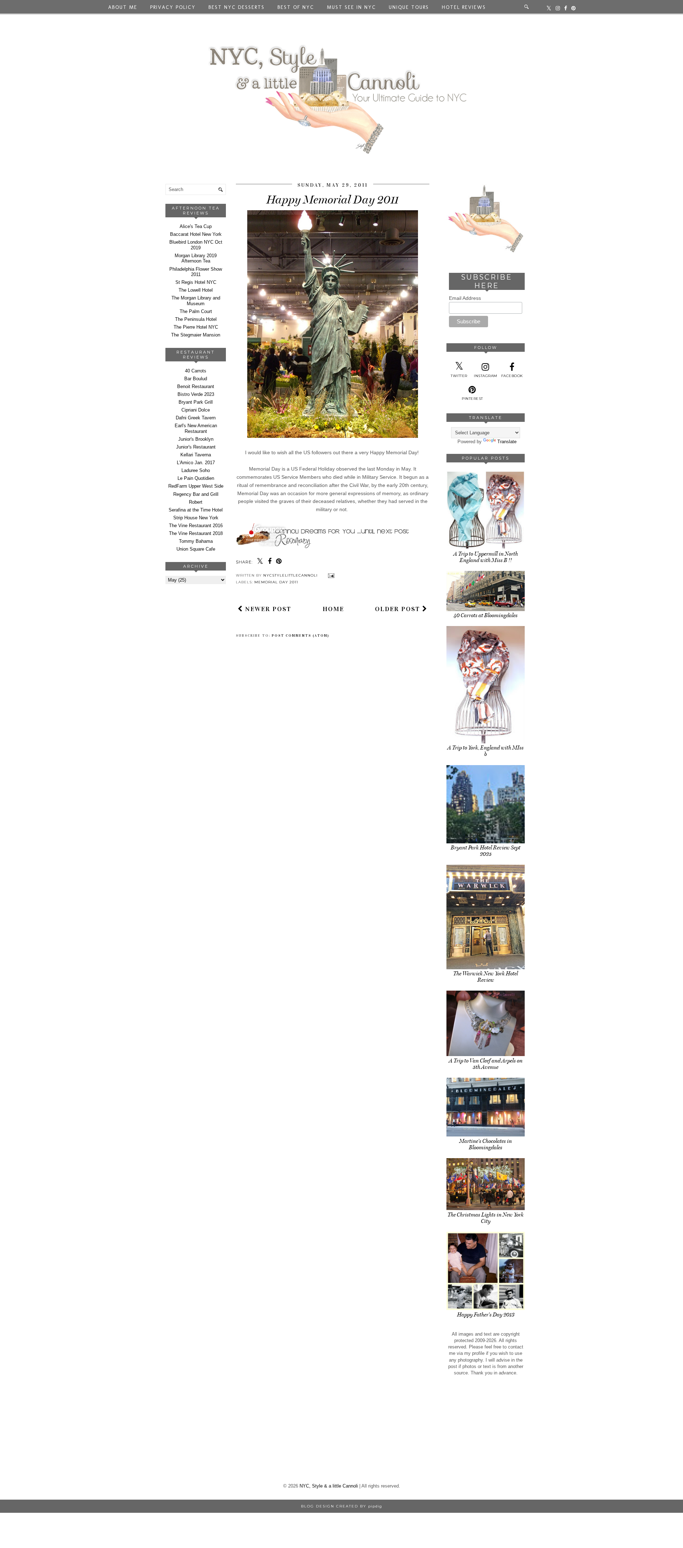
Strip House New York (195, 517)
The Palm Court (196, 311)
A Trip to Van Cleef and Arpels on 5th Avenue (486, 1063)
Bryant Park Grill (196, 402)
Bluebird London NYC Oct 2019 (195, 244)
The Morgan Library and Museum (195, 300)
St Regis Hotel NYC (195, 282)
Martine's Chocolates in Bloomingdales (485, 1144)
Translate (507, 441)
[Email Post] (330, 575)
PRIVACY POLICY (173, 7)
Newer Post (267, 609)
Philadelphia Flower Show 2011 (195, 271)
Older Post (398, 609)
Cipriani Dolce (195, 410)
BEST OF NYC (295, 7)
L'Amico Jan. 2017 (196, 462)
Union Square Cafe (195, 549)
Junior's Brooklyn (195, 439)
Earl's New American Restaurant (196, 428)
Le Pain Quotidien (196, 478)
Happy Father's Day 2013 (485, 1314)
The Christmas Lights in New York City (486, 1218)
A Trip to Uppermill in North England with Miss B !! (486, 557)
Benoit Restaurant (195, 386)
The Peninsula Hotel (196, 319)
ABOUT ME (122, 7)
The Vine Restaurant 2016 (196, 525)
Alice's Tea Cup (196, 226)
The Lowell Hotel (196, 290)
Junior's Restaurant (196, 447)
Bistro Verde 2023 (196, 394)
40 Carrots (195, 370)
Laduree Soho (195, 470)
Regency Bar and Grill (195, 494)
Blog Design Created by (341, 1506)
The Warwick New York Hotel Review (485, 976)
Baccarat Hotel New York (196, 234)
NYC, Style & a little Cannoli (329, 1486)
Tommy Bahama (196, 541)
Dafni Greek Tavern (196, 417)
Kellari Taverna (195, 454)
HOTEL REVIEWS (464, 7)
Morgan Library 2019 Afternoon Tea (196, 258)
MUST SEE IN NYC (351, 7)
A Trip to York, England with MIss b (486, 750)
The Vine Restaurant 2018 (196, 533)
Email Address (465, 298)
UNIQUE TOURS (409, 7)
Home (333, 609)
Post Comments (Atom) (300, 635)
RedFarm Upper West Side (195, 486)
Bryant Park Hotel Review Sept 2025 (485, 850)
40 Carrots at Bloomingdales (486, 615)
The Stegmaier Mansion (195, 335)
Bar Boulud (195, 378)
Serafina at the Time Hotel (196, 510)
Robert (195, 502)
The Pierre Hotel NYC (196, 327)
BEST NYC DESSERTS (236, 7)
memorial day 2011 (276, 582)
